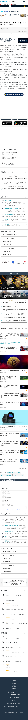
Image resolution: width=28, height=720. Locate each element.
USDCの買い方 (7, 241)
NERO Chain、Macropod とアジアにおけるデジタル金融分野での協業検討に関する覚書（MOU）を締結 (15, 210)
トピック (14, 719)
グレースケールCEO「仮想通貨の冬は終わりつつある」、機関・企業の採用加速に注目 (9, 335)
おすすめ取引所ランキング (12, 163)
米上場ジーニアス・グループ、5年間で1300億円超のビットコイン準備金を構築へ (9, 443)
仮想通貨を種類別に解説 (11, 152)
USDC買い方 (14, 4)
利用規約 (14, 688)
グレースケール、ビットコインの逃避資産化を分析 (9, 434)
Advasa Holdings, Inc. (10, 200)
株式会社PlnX (8, 224)
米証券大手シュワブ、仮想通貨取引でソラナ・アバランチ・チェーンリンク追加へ (9, 452)
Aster (6, 219)
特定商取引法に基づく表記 (14, 703)
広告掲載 (14, 680)
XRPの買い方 (6, 251)
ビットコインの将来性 (5, 4)
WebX (25, 719)
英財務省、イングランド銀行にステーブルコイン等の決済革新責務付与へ (9, 348)
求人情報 (14, 683)
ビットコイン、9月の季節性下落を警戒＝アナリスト (13, 370)
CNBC (5, 29)
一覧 (25, 172)
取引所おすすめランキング (9, 234)
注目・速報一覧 (22, 469)
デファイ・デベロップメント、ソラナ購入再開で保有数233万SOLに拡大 (13, 427)
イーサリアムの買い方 (8, 248)
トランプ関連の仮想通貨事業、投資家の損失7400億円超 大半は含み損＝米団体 (9, 395)
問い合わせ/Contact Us (14, 692)
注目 (26, 28)
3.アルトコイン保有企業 (18, 475)
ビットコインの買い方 (11, 157)
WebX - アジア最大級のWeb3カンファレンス (14, 706)
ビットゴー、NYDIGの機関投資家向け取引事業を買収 (9, 386)
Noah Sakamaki (4, 28)
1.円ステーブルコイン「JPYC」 (14, 472)
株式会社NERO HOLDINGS (11, 208)
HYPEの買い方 (7, 254)
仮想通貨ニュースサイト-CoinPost (16, 712)
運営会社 (14, 700)
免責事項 (14, 686)
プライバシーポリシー (14, 697)
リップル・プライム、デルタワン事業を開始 (9, 403)
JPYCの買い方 (7, 244)
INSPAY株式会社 (9, 214)
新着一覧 (8, 719)
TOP (3, 719)
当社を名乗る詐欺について (14, 694)
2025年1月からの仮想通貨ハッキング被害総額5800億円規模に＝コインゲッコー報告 (9, 378)
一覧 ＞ (25, 300)
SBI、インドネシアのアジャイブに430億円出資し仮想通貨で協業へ (8, 460)
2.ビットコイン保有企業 (6, 475)
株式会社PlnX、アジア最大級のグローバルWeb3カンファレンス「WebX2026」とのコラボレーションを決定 (16, 225)
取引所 (19, 719)
